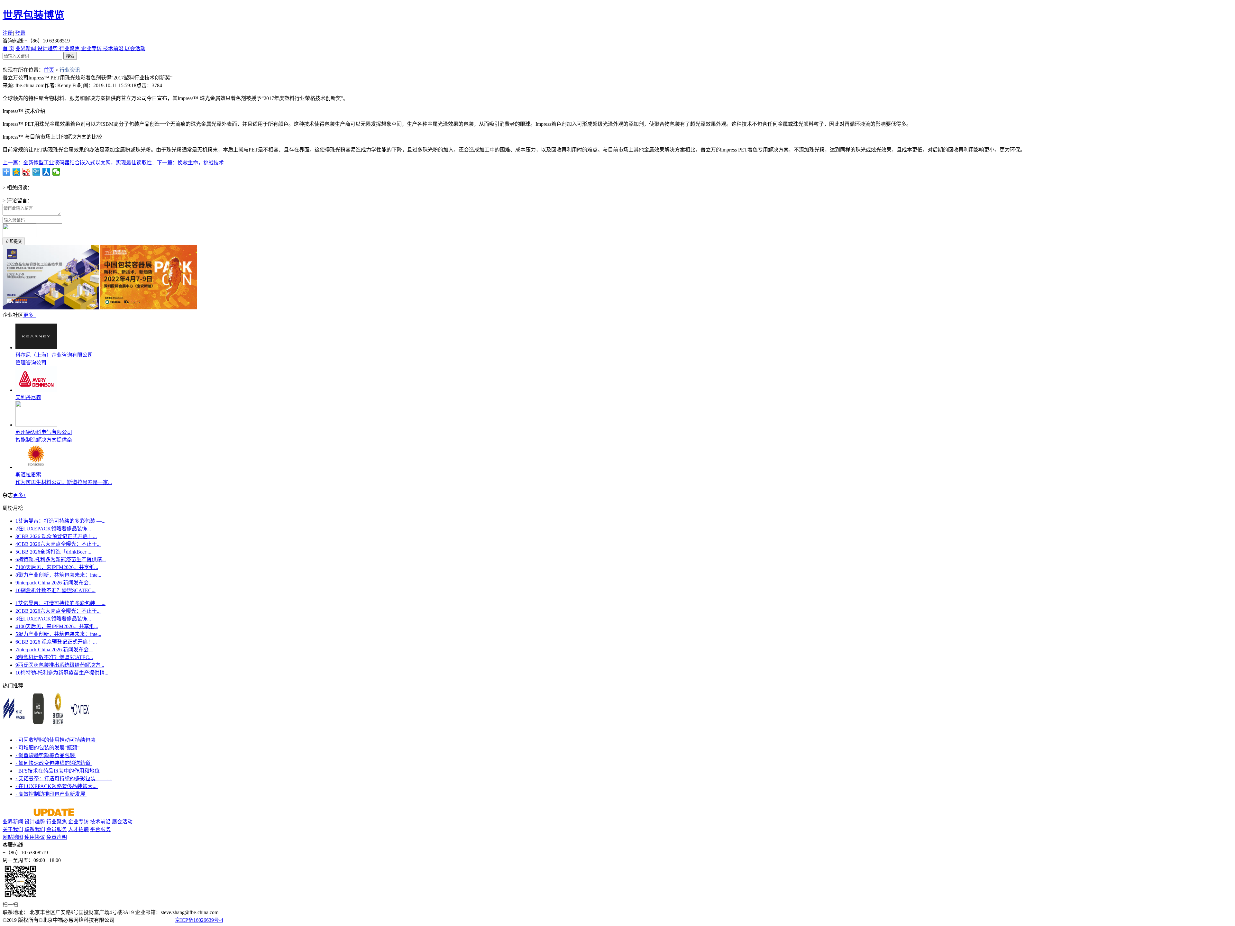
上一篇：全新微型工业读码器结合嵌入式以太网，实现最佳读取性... (79, 162)
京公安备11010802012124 (145, 920)
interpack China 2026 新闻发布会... (54, 582)
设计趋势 (48, 48)
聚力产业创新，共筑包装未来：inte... (58, 575)
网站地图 (13, 837)
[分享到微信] (56, 172)
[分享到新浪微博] (27, 172)
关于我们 (13, 829)
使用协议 (34, 837)
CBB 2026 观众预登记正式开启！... (56, 536)
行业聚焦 (70, 48)
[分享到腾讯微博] (36, 172)
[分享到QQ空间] (17, 172)
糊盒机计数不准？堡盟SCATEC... (55, 590)
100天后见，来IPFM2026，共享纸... (56, 567)
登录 (20, 33)
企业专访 (92, 48)
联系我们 (34, 829)
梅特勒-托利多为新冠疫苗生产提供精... (60, 559)
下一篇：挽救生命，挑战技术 (190, 162)
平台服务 (100, 829)
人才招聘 (78, 829)
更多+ (29, 315)
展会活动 (135, 48)
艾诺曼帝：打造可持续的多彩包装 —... (60, 521)
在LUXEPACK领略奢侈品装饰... (53, 528)
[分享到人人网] (46, 172)
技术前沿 (114, 48)
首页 (49, 70)
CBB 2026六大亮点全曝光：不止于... (58, 544)
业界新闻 (26, 48)
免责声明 (56, 837)
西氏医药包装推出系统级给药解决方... (59, 665)
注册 (8, 33)
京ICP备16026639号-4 (199, 920)
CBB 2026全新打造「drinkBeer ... (53, 552)
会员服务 (56, 829)
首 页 (8, 48)
